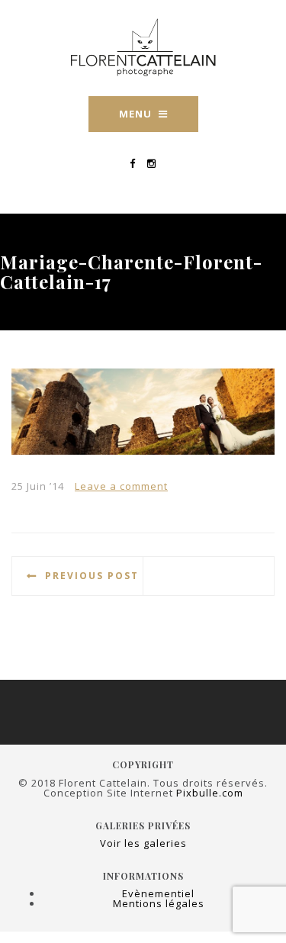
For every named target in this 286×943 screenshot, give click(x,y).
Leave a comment (121, 486)
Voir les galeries (143, 843)
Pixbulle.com (209, 793)
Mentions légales (158, 903)
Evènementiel (158, 893)
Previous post (92, 575)
